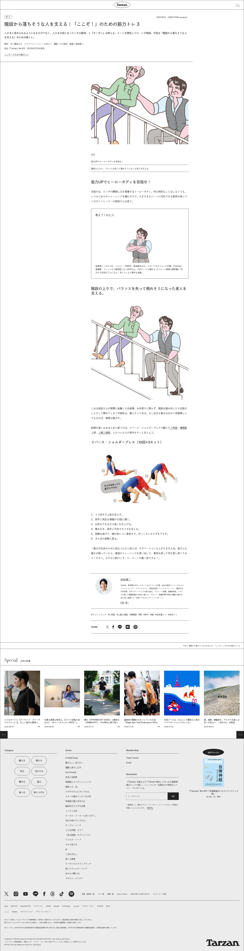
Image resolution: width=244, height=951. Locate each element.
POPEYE (100, 906)
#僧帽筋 (133, 614)
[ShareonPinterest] (135, 627)
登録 (173, 796)
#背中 (146, 614)
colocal (76, 906)
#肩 (140, 614)
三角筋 (173, 427)
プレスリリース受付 (160, 894)
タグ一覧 (101, 894)
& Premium (66, 906)
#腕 (152, 614)
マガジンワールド (26, 912)
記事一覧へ (124, 603)
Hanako (56, 906)
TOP (185, 646)
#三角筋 (111, 614)
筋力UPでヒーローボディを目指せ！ (107, 161)
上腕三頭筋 (104, 432)
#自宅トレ (172, 614)
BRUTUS (14, 906)
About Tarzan (122, 894)
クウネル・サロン (88, 906)
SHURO (15, 912)
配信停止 (150, 808)
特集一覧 (110, 894)
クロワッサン (38, 906)
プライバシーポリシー (43, 912)
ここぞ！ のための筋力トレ (16, 54)
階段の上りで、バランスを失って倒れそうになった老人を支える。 (120, 168)
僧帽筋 (183, 427)
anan (6, 906)
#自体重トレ (160, 614)
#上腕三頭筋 (122, 614)
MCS (108, 906)
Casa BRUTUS (25, 906)
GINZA (48, 906)
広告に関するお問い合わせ (140, 894)
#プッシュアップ (98, 614)
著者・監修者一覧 (88, 894)
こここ (6, 912)
